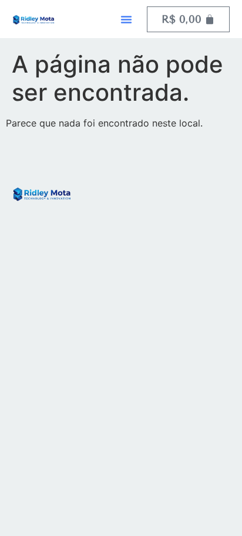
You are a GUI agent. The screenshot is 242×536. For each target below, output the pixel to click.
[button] (126, 19)
